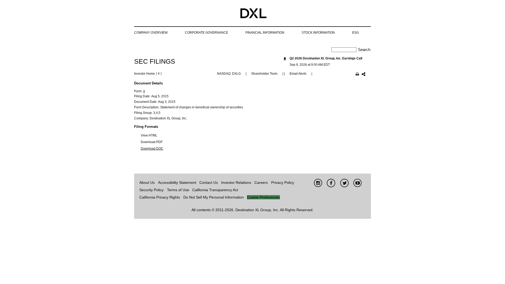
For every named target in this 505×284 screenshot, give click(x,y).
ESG (355, 32)
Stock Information (318, 32)
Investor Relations (236, 182)
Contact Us (208, 182)
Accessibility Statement (177, 182)
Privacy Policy (282, 182)
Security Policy (151, 190)
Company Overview (151, 32)
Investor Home (144, 73)
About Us (147, 182)
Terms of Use (178, 190)
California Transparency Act (215, 190)
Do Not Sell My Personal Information (213, 197)
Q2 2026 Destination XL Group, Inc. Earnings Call (326, 58)
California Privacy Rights (159, 197)
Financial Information (264, 32)
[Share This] (363, 75)
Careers (261, 182)
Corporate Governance (206, 32)
